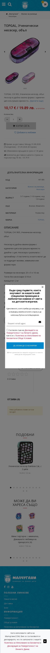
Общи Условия (24, 338)
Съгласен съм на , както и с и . (23, 334)
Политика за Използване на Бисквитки (21, 642)
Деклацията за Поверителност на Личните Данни (22, 331)
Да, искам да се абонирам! (25, 345)
